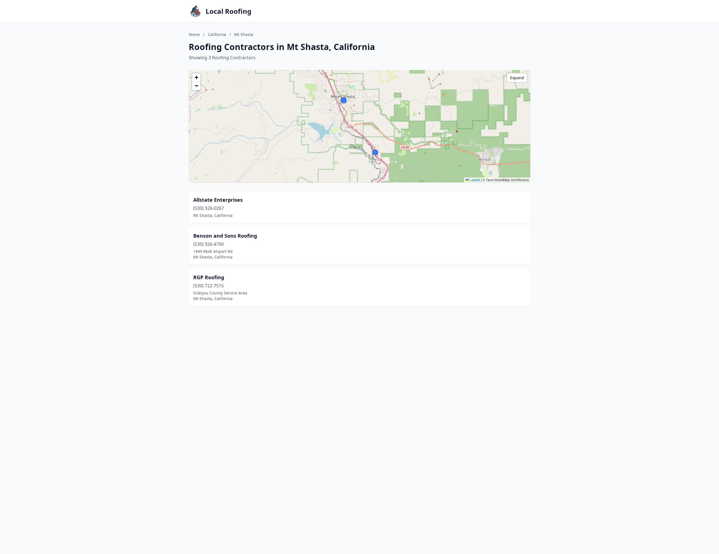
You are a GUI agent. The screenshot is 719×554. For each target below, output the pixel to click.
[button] (344, 100)
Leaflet (474, 179)
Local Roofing (228, 11)
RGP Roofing (208, 277)
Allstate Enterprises (218, 199)
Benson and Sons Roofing (225, 235)
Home (194, 34)
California (217, 34)
